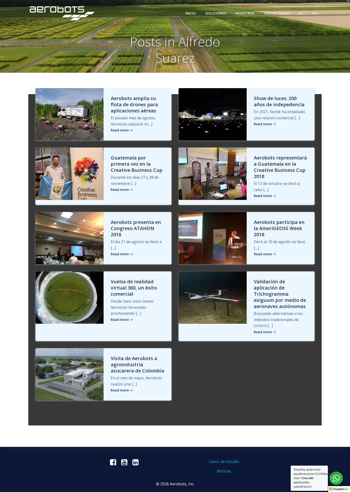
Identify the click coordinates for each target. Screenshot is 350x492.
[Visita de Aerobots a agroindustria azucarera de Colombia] (69, 373)
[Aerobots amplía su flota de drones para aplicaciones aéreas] (69, 113)
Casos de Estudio (224, 461)
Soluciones (215, 13)
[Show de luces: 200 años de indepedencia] (213, 113)
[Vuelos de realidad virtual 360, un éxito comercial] (69, 297)
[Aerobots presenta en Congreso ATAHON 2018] (69, 238)
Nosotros (244, 13)
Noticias (224, 471)
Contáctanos (277, 13)
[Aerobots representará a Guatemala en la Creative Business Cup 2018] (213, 173)
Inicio (190, 13)
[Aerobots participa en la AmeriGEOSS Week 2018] (213, 238)
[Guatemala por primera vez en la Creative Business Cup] (69, 173)
